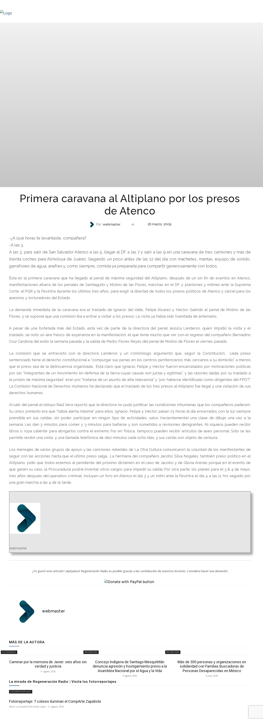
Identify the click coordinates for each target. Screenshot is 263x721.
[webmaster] (92, 224)
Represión (129, 233)
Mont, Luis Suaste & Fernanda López (27, 706)
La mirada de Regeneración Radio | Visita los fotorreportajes (63, 681)
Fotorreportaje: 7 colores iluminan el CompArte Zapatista (55, 701)
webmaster (111, 224)
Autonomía (9, 652)
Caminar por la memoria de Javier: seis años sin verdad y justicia (48, 664)
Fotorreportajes (20, 691)
